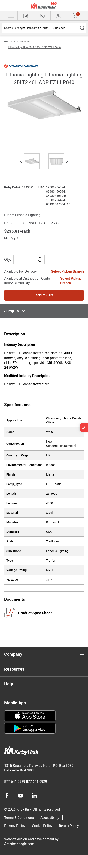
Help (8, 683)
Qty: (7, 259)
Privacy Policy (14, 826)
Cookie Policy (42, 826)
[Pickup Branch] (59, 15)
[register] (26, 15)
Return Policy (69, 826)
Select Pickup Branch (67, 271)
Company (13, 654)
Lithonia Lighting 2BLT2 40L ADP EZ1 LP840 (34, 47)
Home (8, 41)
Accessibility (49, 818)
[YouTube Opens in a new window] (20, 795)
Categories (23, 41)
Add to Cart (44, 295)
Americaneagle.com (19, 844)
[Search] (82, 28)
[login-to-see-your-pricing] (42, 15)
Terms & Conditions (19, 818)
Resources (14, 669)
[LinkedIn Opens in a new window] (34, 795)
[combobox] (40, 28)
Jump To (11, 311)
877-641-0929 (14, 782)
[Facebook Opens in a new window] (6, 795)
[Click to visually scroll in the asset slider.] (21, 161)
